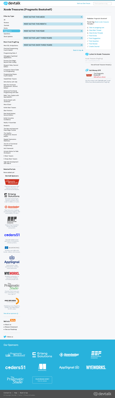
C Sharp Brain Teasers (10, 159)
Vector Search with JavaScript (10, 100)
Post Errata (93, 36)
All (4, 20)
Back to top (77, 50)
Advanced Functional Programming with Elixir (11, 91)
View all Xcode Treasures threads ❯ (101, 65)
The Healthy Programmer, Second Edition (10, 134)
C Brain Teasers (8, 156)
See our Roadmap (11, 329)
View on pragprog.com (96, 27)
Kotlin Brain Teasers (10, 107)
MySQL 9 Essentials (10, 122)
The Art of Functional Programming (10, 144)
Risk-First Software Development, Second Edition (10, 86)
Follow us (10, 337)
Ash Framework (8, 148)
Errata (6, 28)
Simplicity (7, 125)
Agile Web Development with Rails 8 (11, 162)
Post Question (94, 41)
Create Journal (94, 46)
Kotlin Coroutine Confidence (9, 118)
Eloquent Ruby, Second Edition (11, 66)
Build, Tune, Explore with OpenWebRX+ (11, 96)
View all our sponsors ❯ (11, 313)
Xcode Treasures (103, 54)
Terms (20, 395)
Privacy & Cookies (29, 395)
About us (8, 324)
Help (15, 393)
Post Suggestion (94, 38)
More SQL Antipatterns (11, 45)
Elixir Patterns (8, 110)
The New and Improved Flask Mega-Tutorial (11, 129)
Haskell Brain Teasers (10, 79)
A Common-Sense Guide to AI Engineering (11, 70)
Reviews (6, 22)
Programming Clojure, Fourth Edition (10, 75)
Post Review (93, 44)
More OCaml (7, 104)
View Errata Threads (96, 33)
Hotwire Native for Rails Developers (11, 152)
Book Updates (8, 36)
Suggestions (8, 31)
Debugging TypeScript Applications (11, 56)
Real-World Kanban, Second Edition (10, 114)
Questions (7, 34)
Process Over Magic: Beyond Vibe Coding (10, 61)
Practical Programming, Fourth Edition (11, 49)
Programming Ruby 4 (10, 53)
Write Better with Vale (10, 82)
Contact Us (7, 393)
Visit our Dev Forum (83, 3)
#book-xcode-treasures (102, 22)
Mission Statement (11, 327)
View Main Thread (95, 30)
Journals (6, 25)
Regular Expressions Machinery (10, 140)
